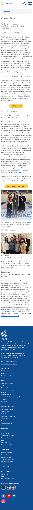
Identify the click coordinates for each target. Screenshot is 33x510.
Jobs (2, 385)
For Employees (6, 471)
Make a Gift (4, 387)
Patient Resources (7, 406)
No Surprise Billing (6, 423)
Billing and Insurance (7, 409)
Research (4, 428)
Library (3, 440)
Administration (5, 433)
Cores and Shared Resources (9, 438)
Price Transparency (6, 421)
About (3, 431)
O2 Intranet (4, 474)
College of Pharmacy (7, 461)
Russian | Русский (6, 375)
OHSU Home (5, 368)
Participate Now (16, 106)
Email (2, 476)
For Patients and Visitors (8, 416)
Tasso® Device (6, 311)
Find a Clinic (4, 414)
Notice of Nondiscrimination (9, 364)
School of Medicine (6, 452)
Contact (3, 370)
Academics (5, 449)
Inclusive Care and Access (10, 483)
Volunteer (4, 401)
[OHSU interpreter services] (13, 489)
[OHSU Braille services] (3, 489)
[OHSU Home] (2, 3)
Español (3, 373)
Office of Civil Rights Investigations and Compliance (16, 397)
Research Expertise (6, 444)
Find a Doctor (5, 411)
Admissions (4, 464)
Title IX (3, 399)
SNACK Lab (9, 3)
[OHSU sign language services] (8, 489)
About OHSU (5, 380)
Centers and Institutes (8, 435)
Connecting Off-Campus (8, 478)
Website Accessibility (7, 390)
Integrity (3, 392)
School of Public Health (7, 459)
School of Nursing (6, 455)
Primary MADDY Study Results (16, 186)
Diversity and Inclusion (7, 394)
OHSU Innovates (6, 442)
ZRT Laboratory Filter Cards (10, 316)
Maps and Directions (7, 383)
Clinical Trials (5, 418)
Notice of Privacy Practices (9, 361)
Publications (20, 172)
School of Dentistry (6, 457)
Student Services (6, 466)
